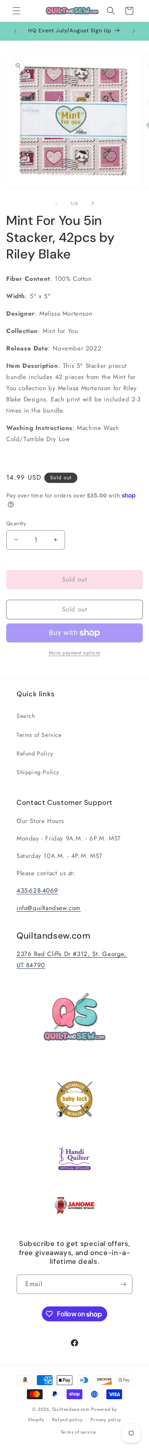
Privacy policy (106, 1419)
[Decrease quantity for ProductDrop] (16, 540)
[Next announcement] (134, 31)
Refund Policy (35, 753)
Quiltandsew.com (71, 1409)
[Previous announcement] (15, 31)
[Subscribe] (123, 1284)
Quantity (16, 523)
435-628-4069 (37, 890)
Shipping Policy (38, 772)
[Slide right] (93, 203)
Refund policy (67, 1419)
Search (26, 716)
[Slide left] (56, 203)
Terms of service (78, 1432)
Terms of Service (39, 735)
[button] (16, 11)
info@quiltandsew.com (49, 908)
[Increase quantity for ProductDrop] (55, 540)
